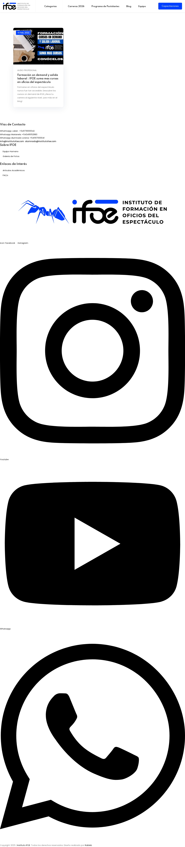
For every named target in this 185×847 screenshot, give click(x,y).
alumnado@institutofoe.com (40, 141)
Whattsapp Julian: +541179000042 (17, 130)
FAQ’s (5, 175)
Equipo (142, 6)
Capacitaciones (170, 6)
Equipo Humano (10, 151)
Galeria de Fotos (11, 156)
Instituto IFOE (23, 845)
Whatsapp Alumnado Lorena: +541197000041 (22, 137)
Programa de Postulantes (105, 6)
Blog (128, 6)
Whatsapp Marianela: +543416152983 (18, 134)
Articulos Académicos (14, 170)
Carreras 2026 (76, 6)
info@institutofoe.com (12, 141)
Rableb (88, 845)
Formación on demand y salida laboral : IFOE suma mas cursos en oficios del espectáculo (37, 79)
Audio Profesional (27, 70)
